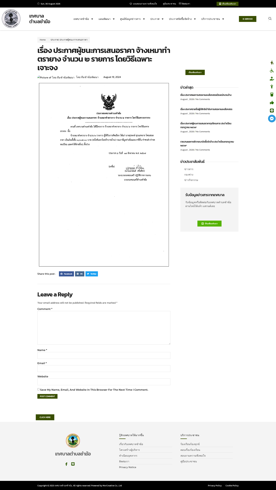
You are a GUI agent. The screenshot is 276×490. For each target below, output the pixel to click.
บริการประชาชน (210, 19)
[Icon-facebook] (66, 464)
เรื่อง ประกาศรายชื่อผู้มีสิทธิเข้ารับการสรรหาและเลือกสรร (206, 109)
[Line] (73, 464)
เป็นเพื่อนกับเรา (195, 72)
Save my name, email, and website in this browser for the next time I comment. (94, 389)
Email (42, 363)
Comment (44, 309)
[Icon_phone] (79, 464)
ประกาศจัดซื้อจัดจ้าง (180, 19)
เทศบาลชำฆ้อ (81, 19)
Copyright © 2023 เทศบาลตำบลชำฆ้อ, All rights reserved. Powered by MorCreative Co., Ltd (79, 485)
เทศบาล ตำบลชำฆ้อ (39, 18)
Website (42, 376)
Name (42, 350)
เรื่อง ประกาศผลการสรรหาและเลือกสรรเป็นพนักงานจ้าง (205, 95)
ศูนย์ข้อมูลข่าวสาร (130, 19)
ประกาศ (154, 19)
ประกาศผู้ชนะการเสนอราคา (74, 39)
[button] (270, 19)
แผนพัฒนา (105, 19)
